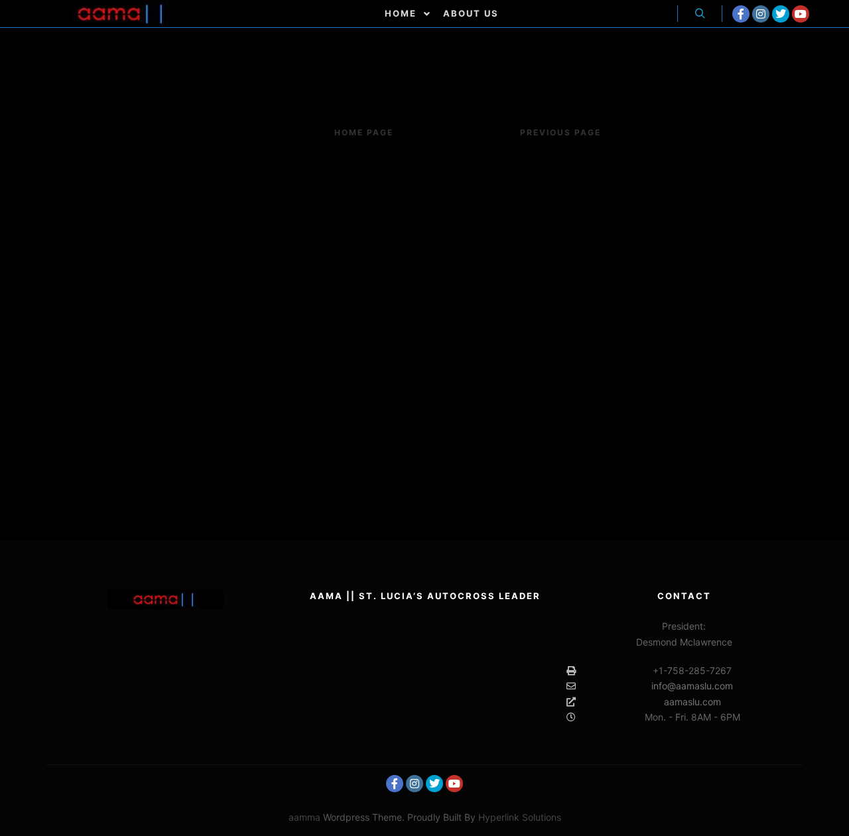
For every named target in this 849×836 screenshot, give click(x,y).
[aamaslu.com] (123, 13)
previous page (560, 132)
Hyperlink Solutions (519, 817)
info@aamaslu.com (692, 685)
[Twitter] (780, 14)
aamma (304, 817)
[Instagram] (760, 14)
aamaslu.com (692, 701)
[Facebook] (741, 14)
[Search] (700, 14)
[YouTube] (800, 14)
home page (363, 132)
